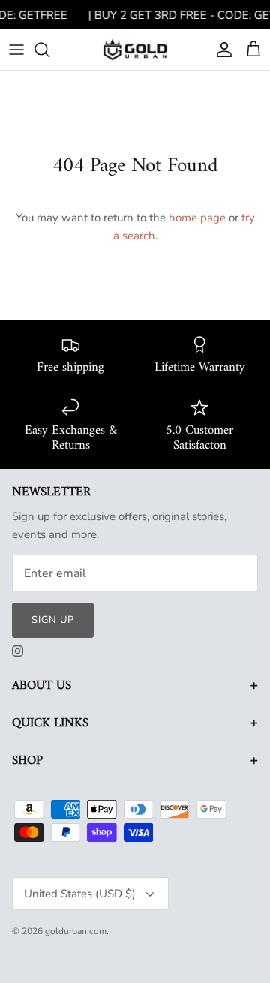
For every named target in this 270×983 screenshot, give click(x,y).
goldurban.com (75, 931)
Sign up (53, 620)
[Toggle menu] (16, 49)
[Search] (49, 49)
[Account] (220, 49)
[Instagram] (17, 651)
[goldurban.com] (135, 49)
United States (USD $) (80, 893)
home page (197, 217)
